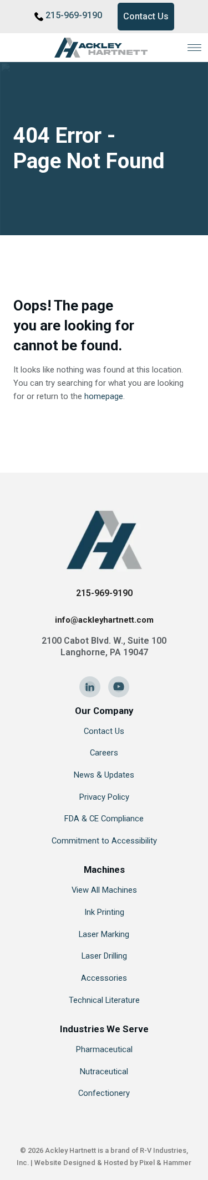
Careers (104, 753)
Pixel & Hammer (165, 1162)
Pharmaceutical (104, 1049)
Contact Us (146, 16)
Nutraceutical (104, 1072)
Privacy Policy (104, 797)
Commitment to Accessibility (104, 841)
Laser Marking (104, 934)
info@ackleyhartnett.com (104, 620)
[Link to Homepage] (104, 48)
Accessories (104, 978)
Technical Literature (104, 1000)
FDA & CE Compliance (104, 819)
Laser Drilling (104, 956)
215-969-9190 (73, 15)
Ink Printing (104, 912)
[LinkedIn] (89, 686)
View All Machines (104, 890)
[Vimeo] (118, 686)
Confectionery (104, 1093)
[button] (194, 47)
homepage (103, 396)
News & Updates (104, 775)
